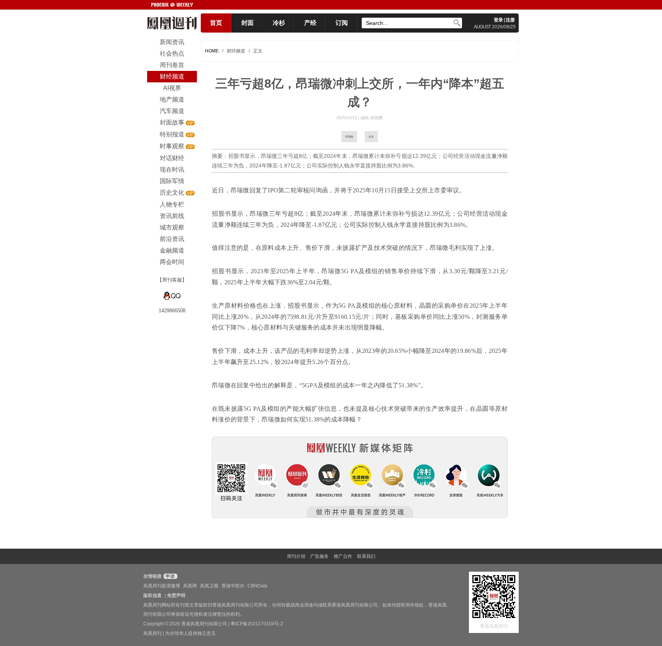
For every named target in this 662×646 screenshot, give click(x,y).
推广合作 (343, 556)
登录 (498, 20)
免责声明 (176, 595)
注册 (510, 20)
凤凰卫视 (209, 586)
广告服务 (319, 556)
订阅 (342, 23)
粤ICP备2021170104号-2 (257, 623)
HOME (212, 51)
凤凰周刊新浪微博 (161, 586)
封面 (247, 23)
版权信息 (152, 595)
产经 (310, 23)
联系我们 (366, 556)
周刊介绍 (296, 556)
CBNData (257, 586)
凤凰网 (190, 586)
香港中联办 (232, 586)
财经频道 (236, 51)
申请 (169, 576)
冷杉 (279, 23)
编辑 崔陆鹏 (371, 117)
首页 (216, 23)
